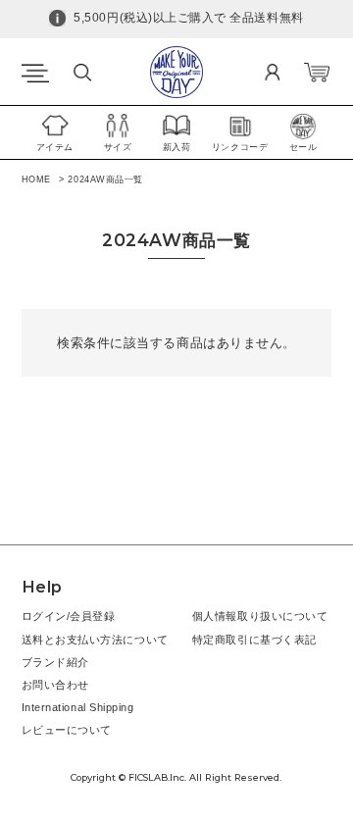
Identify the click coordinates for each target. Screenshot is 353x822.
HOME (36, 179)
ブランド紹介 (55, 662)
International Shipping (78, 707)
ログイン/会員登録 (69, 616)
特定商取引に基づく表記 (254, 639)
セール (303, 147)
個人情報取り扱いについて (260, 616)
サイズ (118, 147)
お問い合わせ (55, 685)
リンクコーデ (240, 147)
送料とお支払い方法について (95, 639)
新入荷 (177, 147)
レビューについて (67, 730)
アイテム (55, 147)
